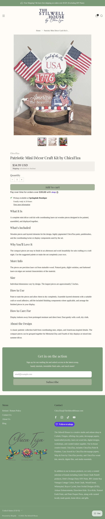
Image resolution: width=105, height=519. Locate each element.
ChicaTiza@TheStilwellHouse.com (68, 411)
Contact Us (6, 415)
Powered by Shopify (9, 516)
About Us (6, 419)
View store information (21, 205)
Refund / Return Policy (11, 411)
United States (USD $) (11, 510)
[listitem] (52, 3)
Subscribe (52, 382)
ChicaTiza (14, 153)
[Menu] (3, 16)
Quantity (15, 175)
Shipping (16, 168)
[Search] (101, 15)
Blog (4, 423)
